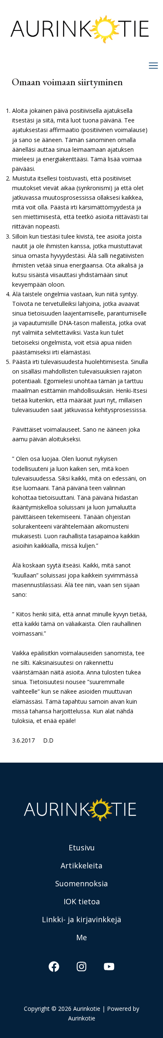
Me (81, 937)
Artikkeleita (81, 865)
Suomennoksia (81, 883)
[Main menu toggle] (153, 65)
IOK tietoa (82, 901)
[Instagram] (81, 966)
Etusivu (82, 847)
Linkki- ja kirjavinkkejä (81, 919)
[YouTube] (109, 966)
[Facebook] (53, 966)
